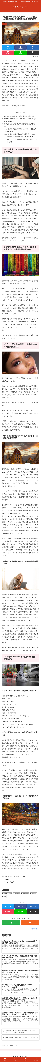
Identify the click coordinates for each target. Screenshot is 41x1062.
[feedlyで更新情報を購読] (11, 922)
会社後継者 (25, 893)
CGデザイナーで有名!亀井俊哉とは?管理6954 (18, 136)
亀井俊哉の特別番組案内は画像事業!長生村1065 (20, 134)
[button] (37, 517)
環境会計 (33, 893)
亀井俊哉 (17, 893)
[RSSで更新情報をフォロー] (30, 922)
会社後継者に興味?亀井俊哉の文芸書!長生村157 (19, 116)
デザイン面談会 (7, 893)
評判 (4, 896)
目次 (17, 112)
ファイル (5, 890)
